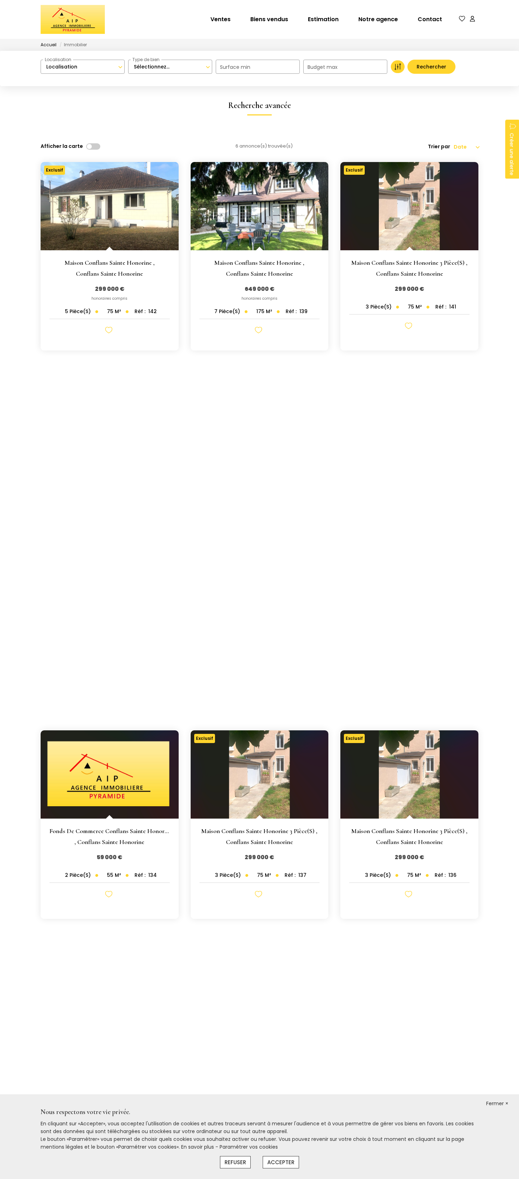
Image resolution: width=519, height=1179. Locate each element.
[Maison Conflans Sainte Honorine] (110, 206)
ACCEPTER (280, 1162)
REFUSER (235, 1162)
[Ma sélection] (462, 19)
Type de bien (146, 59)
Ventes (220, 19)
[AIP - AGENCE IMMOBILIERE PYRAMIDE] (73, 19)
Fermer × (497, 1103)
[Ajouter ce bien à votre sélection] (109, 331)
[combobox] (82, 66)
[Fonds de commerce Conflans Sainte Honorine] (110, 774)
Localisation (58, 59)
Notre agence (378, 19)
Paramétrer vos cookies (249, 1146)
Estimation (323, 19)
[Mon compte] (472, 19)
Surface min (235, 67)
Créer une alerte (511, 154)
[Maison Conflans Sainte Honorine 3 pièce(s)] (409, 206)
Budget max (323, 67)
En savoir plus (198, 1146)
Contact (430, 19)
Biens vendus (269, 19)
